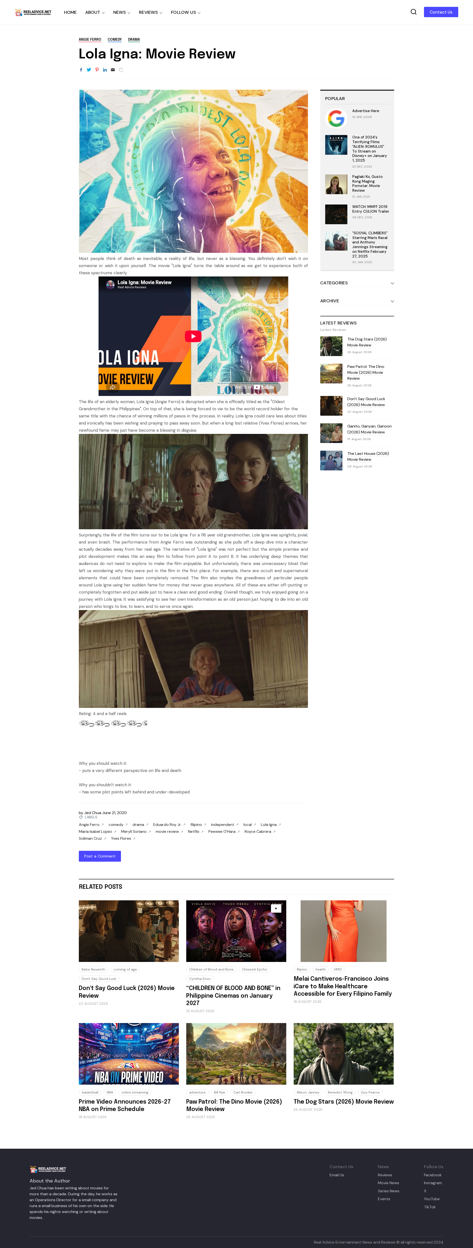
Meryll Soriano (134, 831)
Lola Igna (269, 824)
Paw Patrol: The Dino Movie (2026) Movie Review (365, 372)
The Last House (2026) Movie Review (368, 456)
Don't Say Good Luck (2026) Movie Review (366, 401)
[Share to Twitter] (89, 70)
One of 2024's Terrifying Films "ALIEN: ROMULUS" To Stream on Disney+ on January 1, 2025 (369, 149)
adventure (197, 1092)
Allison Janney (308, 1092)
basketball (90, 1092)
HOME (70, 12)
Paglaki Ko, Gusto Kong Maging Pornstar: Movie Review (367, 183)
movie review (167, 831)
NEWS (119, 12)
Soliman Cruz (90, 838)
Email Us (337, 1175)
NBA (110, 1092)
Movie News (388, 1183)
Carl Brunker (243, 1092)
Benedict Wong (340, 1092)
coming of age (125, 969)
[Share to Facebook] (81, 70)
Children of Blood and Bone (211, 969)
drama (134, 39)
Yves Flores (121, 838)
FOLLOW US (183, 12)
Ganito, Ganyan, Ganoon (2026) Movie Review (369, 429)
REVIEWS (148, 12)
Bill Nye (219, 1092)
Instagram (433, 1183)
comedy (115, 39)
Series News (388, 1191)
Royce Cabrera (258, 831)
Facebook (433, 1175)
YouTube (432, 1199)
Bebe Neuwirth (93, 969)
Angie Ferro (90, 39)
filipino (196, 824)
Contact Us (441, 12)
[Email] (113, 70)
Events (384, 1199)
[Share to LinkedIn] (105, 70)
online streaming (134, 1092)
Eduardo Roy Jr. (167, 824)
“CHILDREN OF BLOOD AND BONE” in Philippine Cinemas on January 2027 (233, 996)
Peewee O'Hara (222, 831)
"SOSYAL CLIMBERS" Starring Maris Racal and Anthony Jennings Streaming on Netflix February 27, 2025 (370, 245)
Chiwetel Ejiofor (254, 969)
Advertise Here (365, 110)
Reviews (385, 1175)
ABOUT (92, 12)
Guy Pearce (370, 1092)
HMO (338, 969)
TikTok (430, 1207)
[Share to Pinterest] (97, 70)
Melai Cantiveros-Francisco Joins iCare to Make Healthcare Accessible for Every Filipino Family (343, 986)
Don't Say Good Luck (99, 978)
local (247, 824)
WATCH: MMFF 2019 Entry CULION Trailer (370, 209)
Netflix (193, 831)
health (321, 969)
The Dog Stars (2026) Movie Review (367, 342)
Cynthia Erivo (200, 978)
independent (222, 824)
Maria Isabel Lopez (95, 831)
